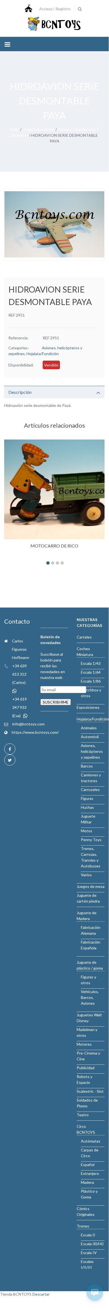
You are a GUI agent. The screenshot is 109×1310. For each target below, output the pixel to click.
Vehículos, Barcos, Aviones (90, 997)
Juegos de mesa (91, 886)
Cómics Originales (86, 1211)
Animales (89, 727)
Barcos (87, 766)
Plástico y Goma (89, 1194)
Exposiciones (88, 707)
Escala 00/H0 (92, 1243)
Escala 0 (88, 1235)
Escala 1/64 (91, 672)
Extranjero (90, 1173)
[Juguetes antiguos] (54, 24)
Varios (86, 874)
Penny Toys (91, 839)
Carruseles (90, 789)
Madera (87, 1182)
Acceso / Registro (55, 8)
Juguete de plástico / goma (90, 965)
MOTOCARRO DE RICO (54, 545)
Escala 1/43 (91, 663)
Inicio (14, 129)
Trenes (83, 1226)
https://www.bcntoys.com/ (35, 732)
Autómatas (90, 1141)
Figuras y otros (88, 980)
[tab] (54, 392)
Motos (86, 830)
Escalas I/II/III (87, 1264)
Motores (84, 1044)
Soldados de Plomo (87, 1103)
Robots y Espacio (84, 1079)
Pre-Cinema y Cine (88, 1056)
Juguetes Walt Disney (89, 1017)
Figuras (87, 798)
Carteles (84, 637)
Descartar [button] (41, 1294)
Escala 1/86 (91, 681)
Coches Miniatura (85, 651)
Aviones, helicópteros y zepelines (92, 751)
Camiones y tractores (91, 777)
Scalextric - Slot (90, 1091)
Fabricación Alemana (90, 930)
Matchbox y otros (91, 693)
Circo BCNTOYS (86, 1129)
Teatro (83, 1114)
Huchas (87, 807)
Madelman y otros (87, 1032)
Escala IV (89, 1252)
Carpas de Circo (89, 1153)
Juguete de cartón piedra (88, 898)
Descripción (20, 392)
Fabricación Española (90, 945)
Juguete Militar (88, 819)
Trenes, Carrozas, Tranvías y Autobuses (90, 857)
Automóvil (90, 736)
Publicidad (86, 1067)
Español (88, 1164)
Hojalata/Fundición (38, 129)
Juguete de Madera (86, 915)
